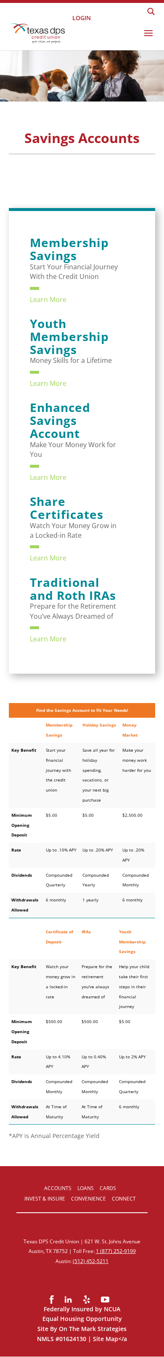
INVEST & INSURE (44, 1198)
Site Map (105, 1339)
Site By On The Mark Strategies (82, 1329)
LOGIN (81, 17)
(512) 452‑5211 (90, 1261)
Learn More (48, 299)
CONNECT (124, 1198)
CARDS (108, 1188)
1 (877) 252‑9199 (116, 1251)
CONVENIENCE (88, 1198)
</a (122, 1339)
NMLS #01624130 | (65, 1339)
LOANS (85, 1188)
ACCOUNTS (57, 1188)
